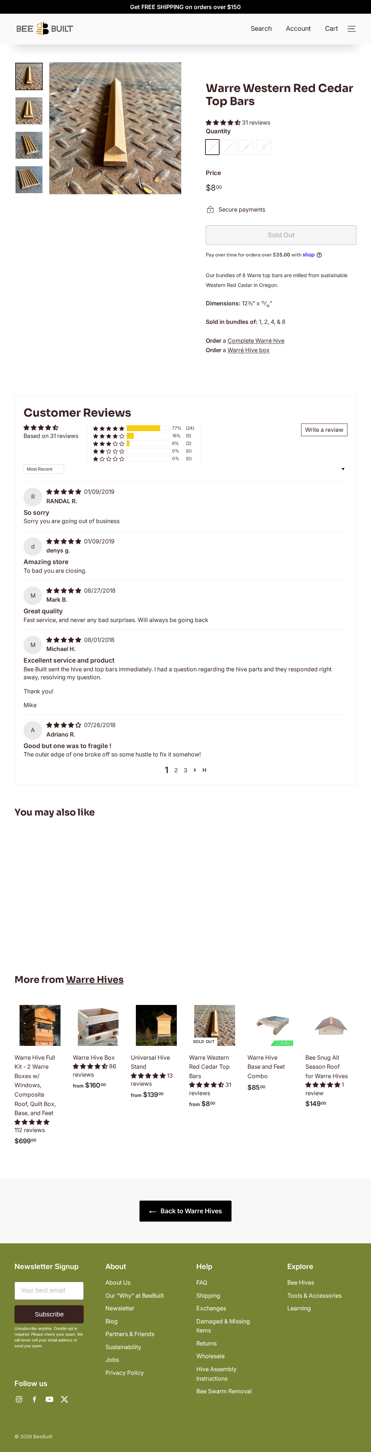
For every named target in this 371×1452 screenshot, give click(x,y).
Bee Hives (300, 1282)
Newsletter (119, 1308)
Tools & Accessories (314, 1295)
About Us (117, 1282)
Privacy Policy (124, 1372)
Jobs (112, 1359)
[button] (224, 122)
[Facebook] (34, 1399)
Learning (299, 1308)
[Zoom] (115, 128)
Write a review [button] (324, 429)
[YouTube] (49, 1399)
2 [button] (176, 770)
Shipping (208, 1295)
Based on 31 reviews (51, 435)
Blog (111, 1321)
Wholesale (210, 1356)
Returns (206, 1343)
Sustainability (123, 1347)
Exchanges (211, 1308)
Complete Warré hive (256, 340)
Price (213, 172)
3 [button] (185, 770)
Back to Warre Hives (190, 1211)
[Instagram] (18, 1399)
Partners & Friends (129, 1334)
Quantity (218, 131)
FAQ (201, 1282)
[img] (64, 491)
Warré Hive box (249, 350)
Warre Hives (95, 979)
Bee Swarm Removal (224, 1391)
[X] (64, 1399)
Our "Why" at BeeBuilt (134, 1295)
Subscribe (49, 1314)
